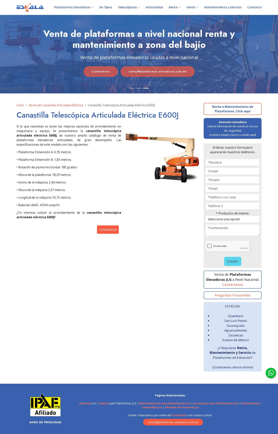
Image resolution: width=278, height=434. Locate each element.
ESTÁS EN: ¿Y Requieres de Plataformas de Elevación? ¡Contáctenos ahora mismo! (233, 336)
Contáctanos (108, 229)
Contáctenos (101, 71)
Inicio (20, 105)
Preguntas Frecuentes (233, 295)
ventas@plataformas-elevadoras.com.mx (158, 71)
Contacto (254, 7)
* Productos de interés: (232, 213)
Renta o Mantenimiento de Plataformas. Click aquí (232, 109)
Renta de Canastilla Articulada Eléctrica (56, 105)
